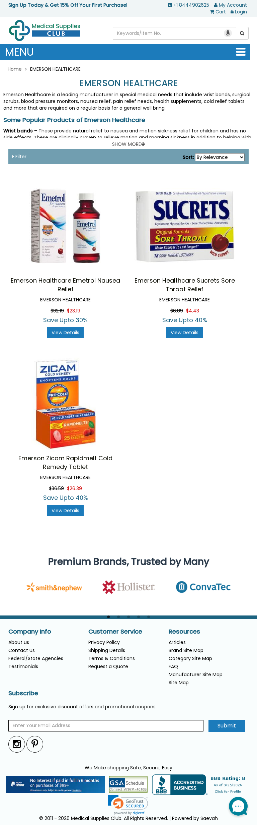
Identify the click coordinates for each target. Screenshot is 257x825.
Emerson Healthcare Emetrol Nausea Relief (65, 284)
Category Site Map (190, 658)
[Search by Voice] (228, 33)
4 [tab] (138, 617)
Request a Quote (108, 666)
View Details (65, 332)
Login (241, 11)
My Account (233, 5)
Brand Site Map (186, 650)
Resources (184, 631)
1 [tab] (108, 617)
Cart (221, 11)
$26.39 (74, 488)
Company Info (29, 631)
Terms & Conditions (111, 658)
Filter (20, 156)
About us (18, 642)
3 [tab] (128, 617)
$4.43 (192, 310)
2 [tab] (118, 617)
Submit (227, 725)
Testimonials (23, 666)
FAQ (173, 666)
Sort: (188, 157)
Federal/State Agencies (35, 658)
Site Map (179, 682)
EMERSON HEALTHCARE (128, 83)
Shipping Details (106, 650)
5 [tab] (148, 617)
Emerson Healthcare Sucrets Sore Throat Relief (185, 284)
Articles (177, 642)
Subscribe (23, 693)
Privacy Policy (104, 642)
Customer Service (115, 631)
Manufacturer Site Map (196, 674)
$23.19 (73, 310)
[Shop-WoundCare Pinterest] (34, 744)
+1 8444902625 (191, 5)
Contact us (21, 650)
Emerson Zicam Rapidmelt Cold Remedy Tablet (65, 462)
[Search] (242, 33)
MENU (19, 51)
